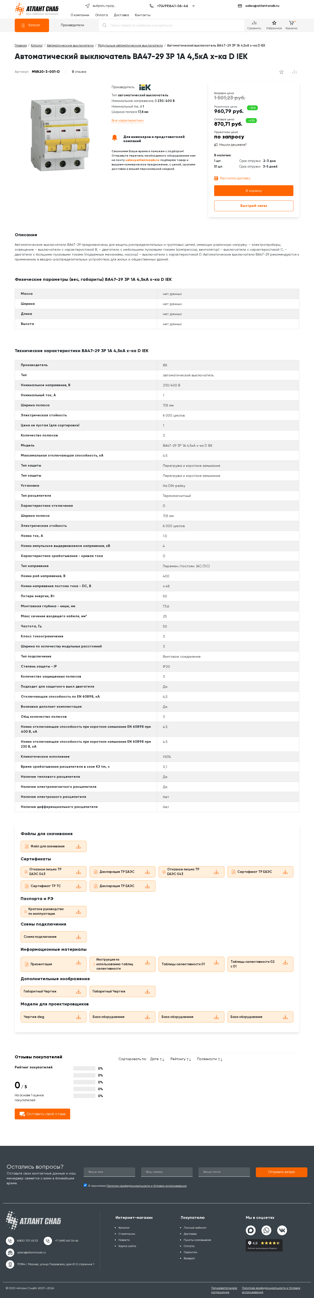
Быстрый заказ (253, 206)
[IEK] (145, 87)
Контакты (142, 15)
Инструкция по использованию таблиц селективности (114, 964)
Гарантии (190, 1252)
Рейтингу (177, 1059)
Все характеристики (128, 120)
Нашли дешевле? (233, 145)
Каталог (34, 25)
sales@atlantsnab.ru (262, 6)
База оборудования (108, 1017)
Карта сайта (127, 1246)
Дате (154, 1059)
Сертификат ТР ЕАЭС (254, 872)
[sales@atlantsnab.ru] (26, 1253)
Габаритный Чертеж (40, 991)
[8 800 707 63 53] (22, 1241)
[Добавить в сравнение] (282, 72)
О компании (80, 15)
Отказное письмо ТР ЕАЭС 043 (45, 871)
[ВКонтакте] (282, 1228)
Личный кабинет (195, 1227)
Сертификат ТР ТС (46, 886)
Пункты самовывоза (197, 1240)
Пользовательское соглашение (224, 1290)
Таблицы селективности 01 (183, 964)
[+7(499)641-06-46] (171, 6)
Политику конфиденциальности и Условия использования (146, 1185)
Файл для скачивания (48, 846)
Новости (124, 1240)
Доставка (121, 15)
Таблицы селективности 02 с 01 (253, 964)
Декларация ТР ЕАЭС (117, 872)
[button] (281, 1172)
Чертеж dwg (34, 1017)
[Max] (251, 1230)
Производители (72, 25)
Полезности (207, 1059)
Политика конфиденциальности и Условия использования (271, 1290)
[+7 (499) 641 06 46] (61, 1241)
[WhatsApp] (266, 1228)
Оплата (101, 15)
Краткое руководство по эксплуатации (46, 911)
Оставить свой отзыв (45, 1114)
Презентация (41, 964)
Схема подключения (40, 937)
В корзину (254, 191)
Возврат (189, 1258)
